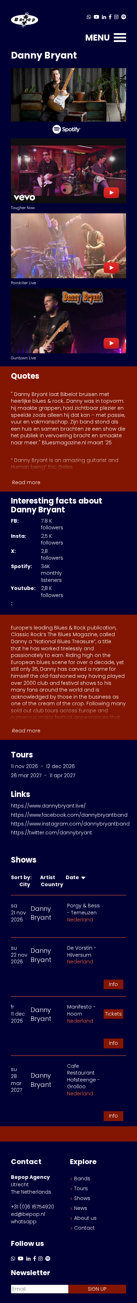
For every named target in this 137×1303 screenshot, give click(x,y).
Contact (84, 1227)
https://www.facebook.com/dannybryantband (69, 814)
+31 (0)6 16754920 (32, 1206)
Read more (26, 482)
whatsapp (24, 1221)
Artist (48, 877)
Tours (81, 1188)
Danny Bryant (41, 913)
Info (113, 984)
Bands (82, 1178)
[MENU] (120, 40)
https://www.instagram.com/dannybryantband (70, 823)
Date (73, 877)
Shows (82, 1198)
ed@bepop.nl (28, 1214)
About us (85, 1218)
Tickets (113, 1013)
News (80, 1208)
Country (53, 884)
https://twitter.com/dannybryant (51, 832)
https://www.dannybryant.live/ (48, 805)
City (25, 884)
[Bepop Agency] (24, 20)
